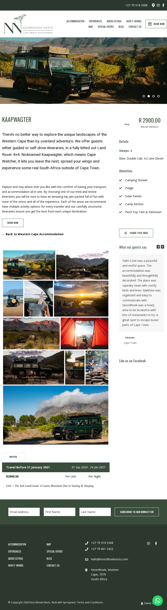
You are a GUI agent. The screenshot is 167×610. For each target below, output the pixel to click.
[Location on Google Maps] (153, 5)
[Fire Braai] (97, 367)
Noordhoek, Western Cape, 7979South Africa (105, 574)
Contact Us (135, 27)
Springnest (69, 602)
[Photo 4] (38, 299)
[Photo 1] (29, 265)
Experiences (95, 21)
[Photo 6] (31, 333)
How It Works (134, 21)
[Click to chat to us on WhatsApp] (157, 600)
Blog (121, 27)
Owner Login (151, 603)
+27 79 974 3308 (136, 5)
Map (91, 27)
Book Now (159, 24)
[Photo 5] (81, 299)
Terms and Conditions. (90, 602)
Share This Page (138, 233)
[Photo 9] (75, 367)
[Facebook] (163, 5)
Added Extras (114, 21)
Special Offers (106, 27)
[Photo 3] (13, 299)
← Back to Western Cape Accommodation (33, 234)
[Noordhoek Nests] (28, 24)
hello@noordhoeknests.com (109, 559)
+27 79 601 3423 (102, 549)
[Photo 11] (55, 415)
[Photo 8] (33, 367)
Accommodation (75, 21)
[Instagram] (158, 5)
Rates (13, 456)
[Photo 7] (84, 333)
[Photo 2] (82, 265)
